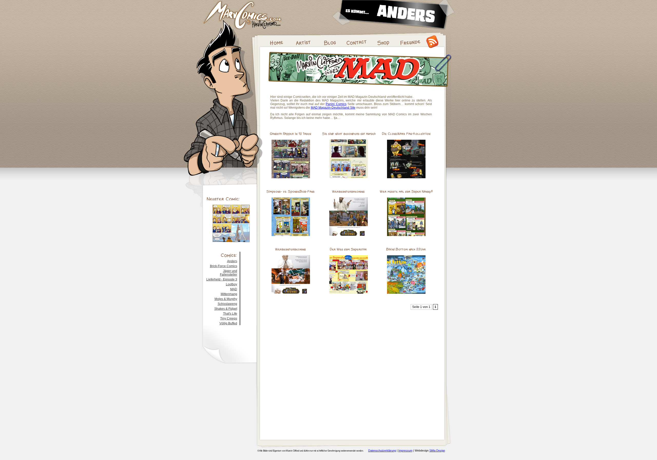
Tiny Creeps (228, 318)
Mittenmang (229, 294)
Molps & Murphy (226, 299)
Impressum (405, 450)
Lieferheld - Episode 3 (221, 279)
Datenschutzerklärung (382, 450)
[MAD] (359, 88)
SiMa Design (437, 450)
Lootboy (231, 284)
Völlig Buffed (228, 323)
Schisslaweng (227, 304)
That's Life (230, 313)
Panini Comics (336, 104)
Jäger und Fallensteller (228, 272)
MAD (233, 289)
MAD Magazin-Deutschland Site (333, 107)
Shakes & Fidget (225, 309)
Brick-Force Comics (223, 266)
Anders (232, 261)
